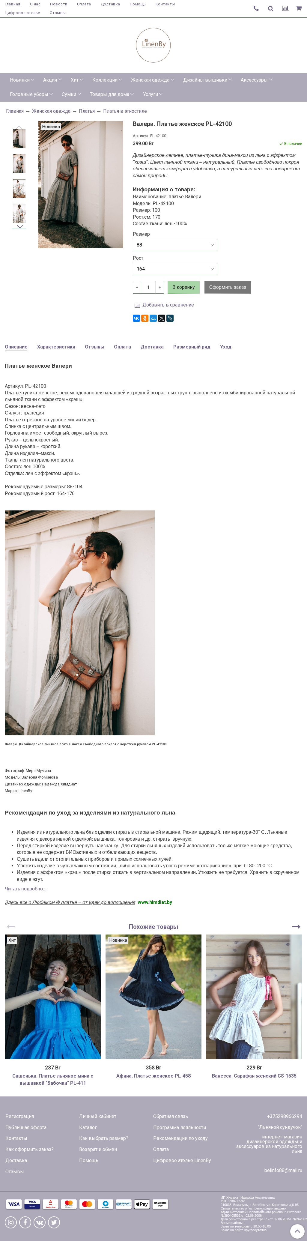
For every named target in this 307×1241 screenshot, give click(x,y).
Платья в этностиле (125, 111)
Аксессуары (254, 80)
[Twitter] (54, 1222)
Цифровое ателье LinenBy (182, 1160)
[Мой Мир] (153, 318)
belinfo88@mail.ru (283, 1170)
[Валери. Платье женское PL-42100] (19, 138)
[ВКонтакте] (136, 318)
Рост (138, 258)
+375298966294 (284, 1116)
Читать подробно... (25, 888)
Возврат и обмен (98, 1149)
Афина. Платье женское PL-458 (153, 1076)
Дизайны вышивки (205, 80)
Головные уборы (29, 94)
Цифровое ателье (22, 12)
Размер (141, 234)
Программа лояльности (179, 1127)
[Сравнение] (285, 8)
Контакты (165, 4)
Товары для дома (109, 94)
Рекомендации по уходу (180, 1138)
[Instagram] (11, 1222)
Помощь (138, 4)
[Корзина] (300, 9)
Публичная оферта (25, 1127)
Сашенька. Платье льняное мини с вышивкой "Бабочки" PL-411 (52, 1079)
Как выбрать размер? (103, 1138)
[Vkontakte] (40, 1222)
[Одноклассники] (144, 318)
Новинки (20, 80)
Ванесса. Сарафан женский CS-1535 (254, 1076)
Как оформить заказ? (29, 1149)
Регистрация (19, 1116)
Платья (87, 111)
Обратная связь (170, 1116)
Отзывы (58, 12)
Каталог (88, 1127)
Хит (75, 80)
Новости (58, 4)
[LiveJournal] (170, 318)
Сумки (69, 94)
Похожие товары (153, 926)
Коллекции (105, 80)
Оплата (84, 4)
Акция (50, 80)
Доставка (110, 4)
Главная (12, 4)
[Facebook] (25, 1222)
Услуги (150, 94)
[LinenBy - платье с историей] (153, 44)
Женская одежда (150, 80)
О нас (35, 4)
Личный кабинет (97, 1116)
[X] (161, 318)
